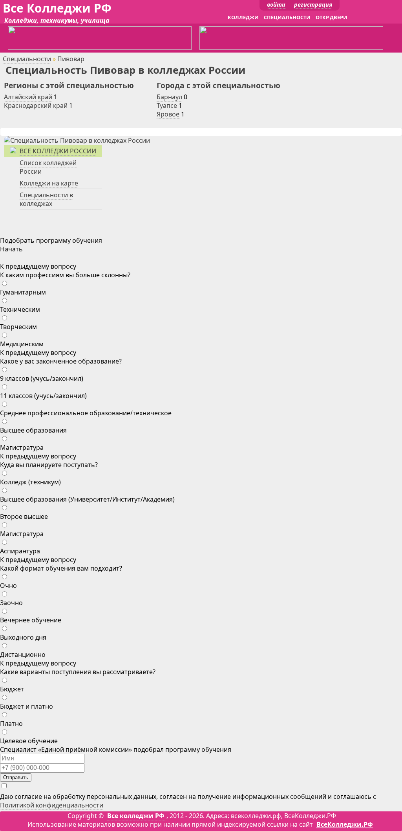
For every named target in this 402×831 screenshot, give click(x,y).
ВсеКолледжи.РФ (344, 824)
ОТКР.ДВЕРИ (331, 17)
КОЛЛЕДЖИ (243, 17)
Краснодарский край (36, 105)
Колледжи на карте (49, 183)
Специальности (27, 59)
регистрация (313, 4)
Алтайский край (28, 97)
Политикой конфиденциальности (51, 805)
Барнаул (169, 97)
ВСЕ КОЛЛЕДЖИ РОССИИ (58, 151)
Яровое (168, 114)
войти (276, 4)
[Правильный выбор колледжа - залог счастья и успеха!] (77, 140)
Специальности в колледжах (46, 199)
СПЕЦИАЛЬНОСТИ (287, 17)
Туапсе (167, 105)
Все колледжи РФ (135, 815)
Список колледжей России (48, 167)
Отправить (15, 777)
